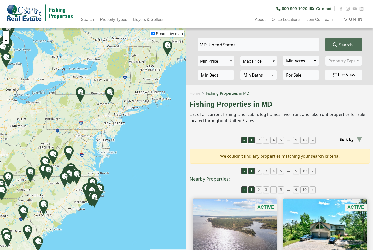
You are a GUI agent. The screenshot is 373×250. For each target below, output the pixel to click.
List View (346, 75)
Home (195, 93)
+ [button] (6, 33)
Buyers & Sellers (148, 19)
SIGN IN (353, 19)
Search (345, 45)
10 (304, 140)
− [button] (6, 40)
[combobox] (301, 61)
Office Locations (286, 19)
